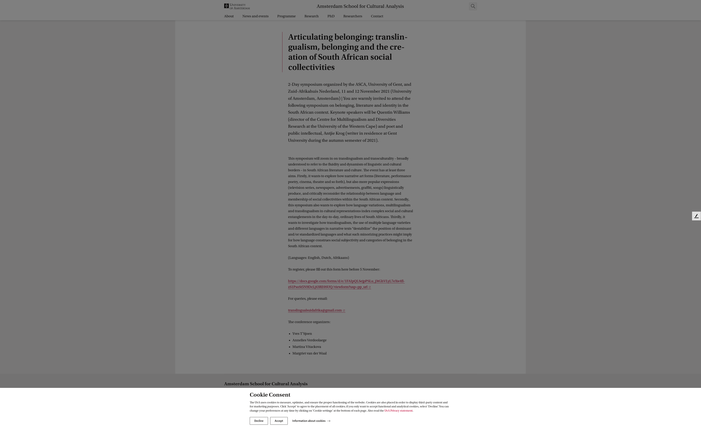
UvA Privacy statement (398, 410)
